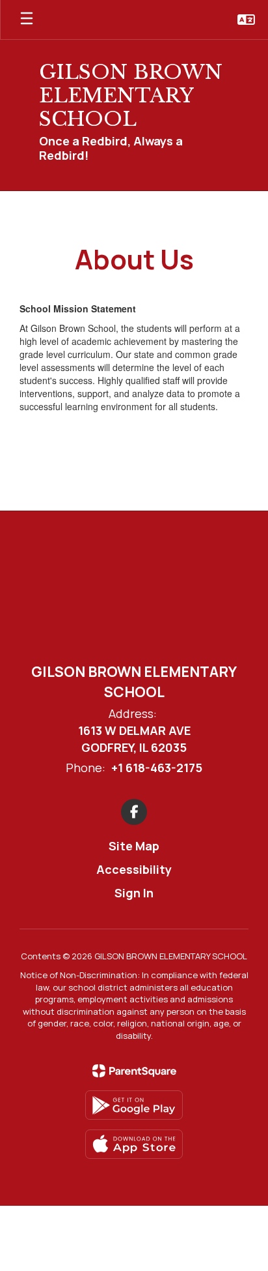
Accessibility (134, 869)
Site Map (134, 846)
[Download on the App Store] (134, 1144)
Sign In (134, 893)
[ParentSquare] (134, 1071)
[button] (246, 19)
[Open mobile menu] (27, 19)
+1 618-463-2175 (156, 767)
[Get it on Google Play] (134, 1105)
